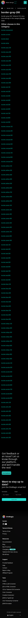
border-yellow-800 (6, 196)
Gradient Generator (8, 595)
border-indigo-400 (6, 337)
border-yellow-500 (6, 183)
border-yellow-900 (6, 201)
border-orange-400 (7, 139)
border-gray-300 (6, 56)
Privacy (4, 534)
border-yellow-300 (6, 174)
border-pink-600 (6, 424)
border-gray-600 (6, 69)
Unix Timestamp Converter (10, 601)
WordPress (5, 554)
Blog (3, 544)
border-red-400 (5, 100)
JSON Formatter (7, 603)
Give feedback (6, 473)
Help (3, 565)
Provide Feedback (7, 563)
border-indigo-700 (6, 350)
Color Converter (7, 592)
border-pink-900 (6, 437)
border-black (5, 39)
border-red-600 (5, 109)
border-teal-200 (5, 249)
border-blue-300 (6, 293)
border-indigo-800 (6, 354)
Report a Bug (6, 570)
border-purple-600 (6, 385)
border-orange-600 (7, 148)
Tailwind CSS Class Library (10, 552)
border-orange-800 (7, 157)
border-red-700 (5, 113)
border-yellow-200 (6, 170)
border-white (5, 43)
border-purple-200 (6, 367)
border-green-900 (6, 240)
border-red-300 (5, 96)
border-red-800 (5, 118)
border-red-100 (5, 87)
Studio (4, 581)
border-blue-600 (6, 306)
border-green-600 (6, 227)
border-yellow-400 (6, 179)
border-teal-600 (5, 266)
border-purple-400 (6, 376)
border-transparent (7, 30)
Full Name (4, 491)
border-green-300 (6, 214)
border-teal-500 (5, 262)
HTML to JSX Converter (9, 584)
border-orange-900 (7, 161)
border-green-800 (6, 236)
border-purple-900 (6, 398)
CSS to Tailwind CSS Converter (11, 589)
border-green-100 (6, 205)
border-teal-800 (5, 275)
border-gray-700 (6, 74)
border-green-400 (6, 218)
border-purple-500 (6, 380)
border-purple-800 (6, 393)
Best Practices (6, 547)
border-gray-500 (6, 65)
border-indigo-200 (6, 328)
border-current (5, 34)
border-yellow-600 (6, 188)
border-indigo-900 (6, 358)
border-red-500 (5, 104)
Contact (4, 568)
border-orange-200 (7, 131)
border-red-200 (5, 91)
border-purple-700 (6, 389)
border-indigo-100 (6, 323)
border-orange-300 (7, 135)
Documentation (7, 542)
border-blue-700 (6, 310)
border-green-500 (6, 223)
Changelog (5, 549)
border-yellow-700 (6, 192)
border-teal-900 (5, 280)
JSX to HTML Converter (9, 586)
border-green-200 (6, 209)
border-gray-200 (22, 8)
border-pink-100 (6, 402)
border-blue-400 (6, 297)
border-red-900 (5, 122)
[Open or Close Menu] (25, 2)
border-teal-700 (5, 271)
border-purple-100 (6, 363)
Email (16, 491)
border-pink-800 (6, 433)
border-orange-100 (7, 126)
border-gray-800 (6, 78)
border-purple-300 (6, 372)
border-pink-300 (6, 411)
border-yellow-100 (6, 166)
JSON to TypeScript (8, 598)
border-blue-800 (6, 315)
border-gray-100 (6, 47)
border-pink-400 (6, 415)
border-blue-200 (6, 288)
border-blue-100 (6, 284)
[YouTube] (6, 524)
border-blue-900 (6, 319)
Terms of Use (6, 531)
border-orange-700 (7, 153)
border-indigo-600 (6, 345)
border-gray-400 (6, 61)
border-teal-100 (5, 245)
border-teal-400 (5, 258)
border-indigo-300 (6, 332)
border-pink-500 (6, 420)
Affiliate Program (7, 573)
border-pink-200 (6, 407)
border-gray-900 (6, 82)
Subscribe (14, 499)
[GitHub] (3, 524)
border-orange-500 (7, 144)
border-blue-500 (6, 301)
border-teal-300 (5, 253)
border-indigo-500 (6, 341)
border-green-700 (6, 231)
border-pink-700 (6, 428)
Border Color (10, 8)
